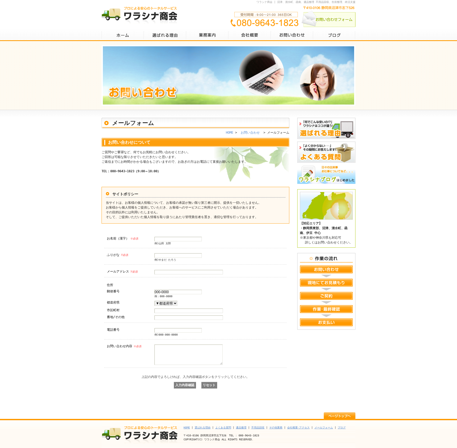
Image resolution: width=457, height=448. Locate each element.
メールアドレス (122, 271)
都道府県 (113, 302)
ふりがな (117, 255)
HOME (123, 35)
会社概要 (250, 35)
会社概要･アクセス (298, 427)
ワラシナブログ (326, 176)
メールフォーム (323, 427)
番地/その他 (116, 317)
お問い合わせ (292, 35)
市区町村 (113, 310)
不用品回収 (257, 427)
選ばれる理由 (165, 35)
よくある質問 (326, 152)
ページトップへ (339, 415)
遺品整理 (241, 427)
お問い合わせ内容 (124, 346)
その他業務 (275, 427)
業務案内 (207, 35)
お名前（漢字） (122, 238)
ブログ (334, 35)
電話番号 (113, 329)
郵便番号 (113, 291)
